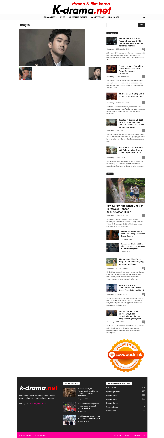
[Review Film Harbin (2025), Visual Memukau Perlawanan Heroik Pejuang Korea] (112, 247)
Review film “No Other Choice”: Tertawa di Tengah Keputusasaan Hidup (124, 209)
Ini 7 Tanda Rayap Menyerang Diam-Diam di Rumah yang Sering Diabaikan (88, 392)
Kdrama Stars (111, 399)
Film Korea (113, 17)
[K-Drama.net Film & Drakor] (82, 7)
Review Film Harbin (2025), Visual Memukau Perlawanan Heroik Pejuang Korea (133, 246)
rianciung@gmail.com (38, 403)
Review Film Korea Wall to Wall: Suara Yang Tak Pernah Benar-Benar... (133, 233)
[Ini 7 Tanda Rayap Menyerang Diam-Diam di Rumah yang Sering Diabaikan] (69, 392)
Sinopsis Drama (112, 407)
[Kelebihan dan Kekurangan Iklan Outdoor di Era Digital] (69, 420)
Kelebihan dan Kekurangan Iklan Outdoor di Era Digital (89, 417)
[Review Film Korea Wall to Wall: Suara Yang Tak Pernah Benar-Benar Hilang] (112, 235)
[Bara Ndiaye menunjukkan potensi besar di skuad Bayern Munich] (69, 407)
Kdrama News (50, 17)
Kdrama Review (112, 403)
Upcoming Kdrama (78, 17)
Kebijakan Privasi (139, 435)
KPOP (62, 17)
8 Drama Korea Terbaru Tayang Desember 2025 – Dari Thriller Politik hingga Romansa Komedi (131, 42)
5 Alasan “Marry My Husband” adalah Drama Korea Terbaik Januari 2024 (131, 287)
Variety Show (98, 17)
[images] (60, 47)
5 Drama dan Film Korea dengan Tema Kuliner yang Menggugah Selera (131, 261)
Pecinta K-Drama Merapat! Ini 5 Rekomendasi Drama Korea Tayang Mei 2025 (131, 150)
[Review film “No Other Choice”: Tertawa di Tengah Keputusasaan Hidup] (125, 190)
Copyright (127, 435)
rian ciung (110, 49)
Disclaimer (117, 435)
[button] (143, 17)
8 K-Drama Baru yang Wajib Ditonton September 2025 (131, 94)
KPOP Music (111, 388)
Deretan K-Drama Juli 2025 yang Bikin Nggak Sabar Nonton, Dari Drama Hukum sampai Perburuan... (132, 123)
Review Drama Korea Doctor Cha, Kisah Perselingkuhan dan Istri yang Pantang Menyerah (130, 315)
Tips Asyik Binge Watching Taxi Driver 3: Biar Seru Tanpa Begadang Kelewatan (131, 70)
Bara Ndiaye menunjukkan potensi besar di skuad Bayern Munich (88, 405)
